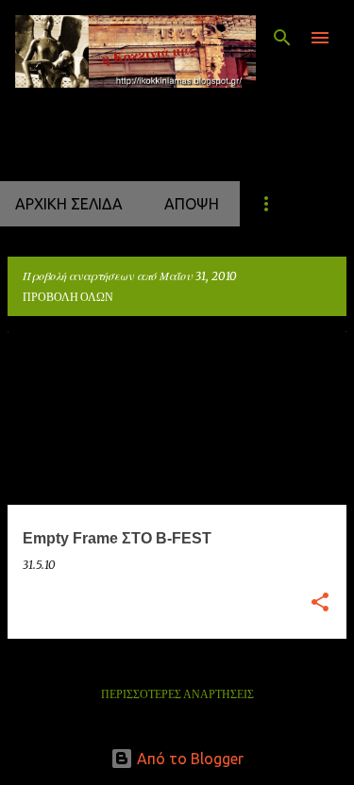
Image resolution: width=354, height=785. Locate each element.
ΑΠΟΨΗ (191, 203)
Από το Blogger (188, 758)
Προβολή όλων (68, 298)
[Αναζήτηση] (282, 37)
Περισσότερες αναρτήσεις (177, 695)
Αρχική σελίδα (69, 203)
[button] (320, 603)
